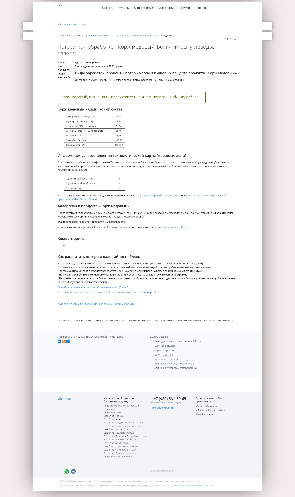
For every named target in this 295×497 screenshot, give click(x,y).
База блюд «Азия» (112, 419)
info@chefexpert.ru (162, 407)
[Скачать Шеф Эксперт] (28, 26)
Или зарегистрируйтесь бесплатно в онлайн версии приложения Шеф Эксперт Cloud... (110, 292)
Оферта (153, 470)
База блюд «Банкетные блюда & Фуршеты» (125, 436)
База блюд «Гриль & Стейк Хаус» (120, 449)
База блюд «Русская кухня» (117, 429)
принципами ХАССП (176, 227)
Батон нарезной (163, 354)
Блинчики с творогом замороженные (176, 368)
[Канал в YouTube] (93, 471)
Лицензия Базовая (113, 412)
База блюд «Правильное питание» (121, 446)
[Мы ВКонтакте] (73, 471)
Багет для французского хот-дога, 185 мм (177, 341)
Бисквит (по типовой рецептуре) (173, 359)
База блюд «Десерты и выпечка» (120, 453)
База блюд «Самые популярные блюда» (123, 426)
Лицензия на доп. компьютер (118, 456)
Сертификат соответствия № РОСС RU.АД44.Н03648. (190, 485)
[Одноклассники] (64, 341)
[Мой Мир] (68, 341)
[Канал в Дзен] (100, 471)
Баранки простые (164, 350)
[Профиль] (267, 36)
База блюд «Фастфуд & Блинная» (120, 439)
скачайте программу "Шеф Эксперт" (159, 195)
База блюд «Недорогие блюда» (119, 432)
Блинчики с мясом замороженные (174, 363)
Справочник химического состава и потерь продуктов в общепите (119, 35)
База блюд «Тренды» (114, 415)
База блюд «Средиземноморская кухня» (123, 422)
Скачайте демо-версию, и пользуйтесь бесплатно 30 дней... (93, 287)
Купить (124, 8)
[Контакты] (28, 36)
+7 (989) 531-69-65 (170, 398)
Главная (62, 35)
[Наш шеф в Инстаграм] (87, 471)
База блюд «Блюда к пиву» (117, 442)
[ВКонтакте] (59, 341)
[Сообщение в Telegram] (80, 471)
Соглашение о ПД (165, 470)
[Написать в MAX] (60, 471)
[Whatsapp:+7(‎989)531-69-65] (66, 471)
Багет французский (165, 345)
